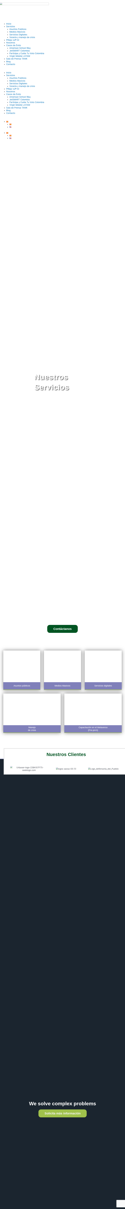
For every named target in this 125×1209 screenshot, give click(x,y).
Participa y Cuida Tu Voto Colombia (26, 53)
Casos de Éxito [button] (13, 45)
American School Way (20, 48)
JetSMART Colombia (19, 50)
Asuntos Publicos (17, 29)
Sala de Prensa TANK (16, 59)
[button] (62, 70)
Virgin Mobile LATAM (19, 56)
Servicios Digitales (18, 34)
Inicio (8, 24)
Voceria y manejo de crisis (22, 37)
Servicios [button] (10, 26)
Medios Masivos (17, 32)
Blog (8, 61)
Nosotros (10, 42)
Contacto (10, 64)
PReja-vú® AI (12, 40)
